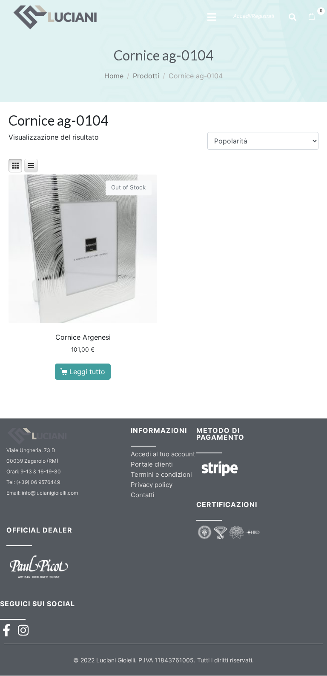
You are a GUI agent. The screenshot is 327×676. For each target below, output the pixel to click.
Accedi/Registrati (253, 16)
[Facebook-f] (6, 630)
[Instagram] (23, 630)
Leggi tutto (87, 371)
